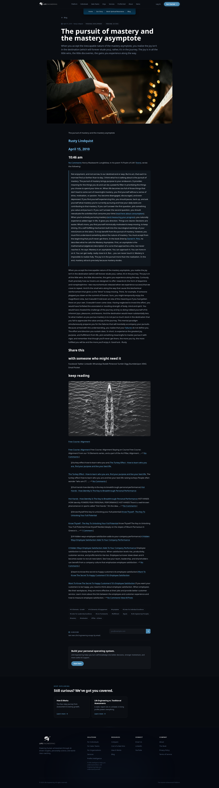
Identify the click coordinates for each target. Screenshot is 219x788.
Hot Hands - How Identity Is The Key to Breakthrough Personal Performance (103, 498)
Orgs (104, 4)
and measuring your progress (121, 217)
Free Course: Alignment (79, 441)
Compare (114, 742)
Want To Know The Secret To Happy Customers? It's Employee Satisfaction (101, 583)
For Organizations (94, 750)
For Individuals (93, 742)
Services (111, 4)
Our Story (99, 11)
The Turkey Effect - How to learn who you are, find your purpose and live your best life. (107, 474)
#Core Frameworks (102, 614)
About (131, 4)
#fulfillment (115, 614)
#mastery (73, 618)
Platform (74, 4)
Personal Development (94, 24)
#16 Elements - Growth (77, 609)
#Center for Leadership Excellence (81, 614)
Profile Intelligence (94, 758)
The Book (162, 746)
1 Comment (87, 530)
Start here (77, 663)
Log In (158, 4)
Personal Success (112, 24)
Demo (138, 4)
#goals (125, 614)
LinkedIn (138, 746)
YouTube (138, 750)
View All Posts (127, 597)
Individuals (84, 4)
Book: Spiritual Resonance (115, 11)
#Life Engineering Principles (140, 614)
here (138, 162)
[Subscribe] (148, 631)
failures (128, 327)
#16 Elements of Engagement (97, 609)
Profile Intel (121, 4)
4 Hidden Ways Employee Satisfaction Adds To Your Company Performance (102, 548)
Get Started (170, 4)
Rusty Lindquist (80, 141)
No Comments (75, 162)
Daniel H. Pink (133, 238)
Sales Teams (95, 4)
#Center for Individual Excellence (133, 609)
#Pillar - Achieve (96, 618)
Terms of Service (165, 754)
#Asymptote (115, 609)
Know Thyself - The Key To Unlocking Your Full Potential (93, 523)
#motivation (84, 618)
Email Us (138, 742)
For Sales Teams (93, 746)
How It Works (116, 750)
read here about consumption (129, 213)
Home (91, 11)
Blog (65, 17)
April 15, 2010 (79, 149)
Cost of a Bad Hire (118, 746)
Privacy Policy (164, 750)
